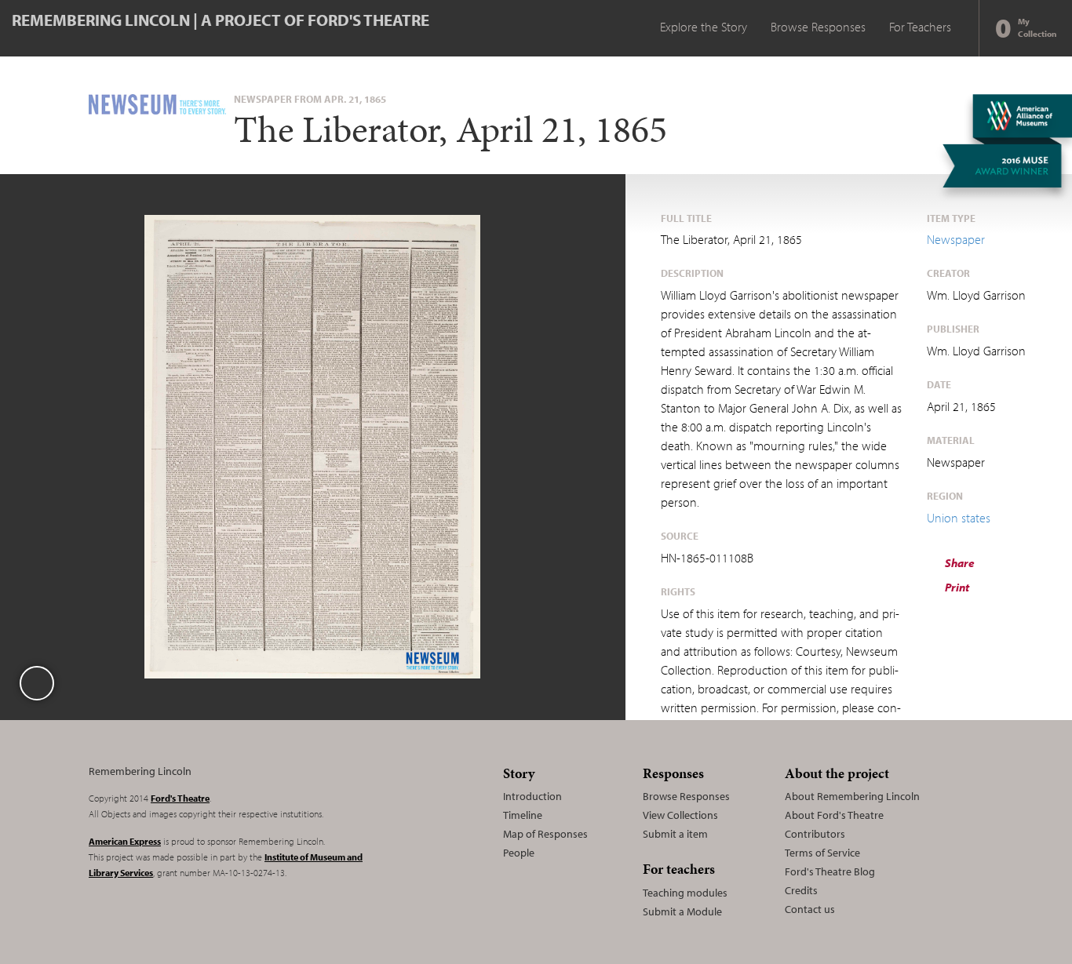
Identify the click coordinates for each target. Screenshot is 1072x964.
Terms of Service (822, 853)
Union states (958, 518)
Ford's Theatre (180, 798)
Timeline (522, 815)
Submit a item (675, 834)
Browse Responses (818, 27)
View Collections (680, 815)
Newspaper (956, 239)
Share (959, 562)
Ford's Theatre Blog (830, 871)
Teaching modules (685, 893)
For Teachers (920, 27)
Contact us (810, 909)
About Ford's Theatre (834, 815)
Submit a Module (682, 911)
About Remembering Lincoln (852, 796)
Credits (801, 890)
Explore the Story (703, 27)
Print (956, 587)
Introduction (532, 796)
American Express (125, 841)
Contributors (815, 834)
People (518, 853)
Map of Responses (545, 834)
